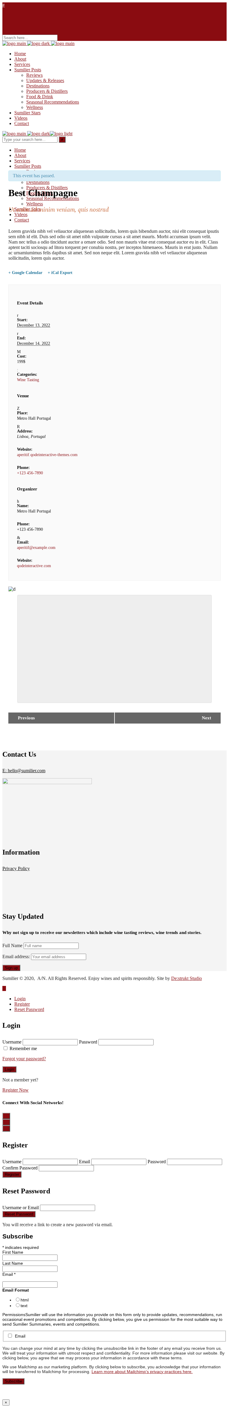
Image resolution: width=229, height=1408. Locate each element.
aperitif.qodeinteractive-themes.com (47, 455)
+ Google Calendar (25, 272)
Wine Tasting (28, 380)
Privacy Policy (16, 868)
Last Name (12, 1263)
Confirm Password (20, 1167)
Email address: (16, 956)
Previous (26, 717)
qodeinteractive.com (34, 566)
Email (84, 1161)
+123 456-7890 (30, 473)
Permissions (13, 1314)
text (24, 1305)
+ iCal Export (60, 272)
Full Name (12, 945)
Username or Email (20, 1207)
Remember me (23, 1048)
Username (11, 1041)
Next (206, 717)
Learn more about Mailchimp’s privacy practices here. (142, 1371)
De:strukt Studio (186, 978)
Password (88, 1041)
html (25, 1300)
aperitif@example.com (36, 547)
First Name (12, 1252)
